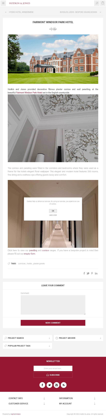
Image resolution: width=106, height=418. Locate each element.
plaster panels (39, 264)
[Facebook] (42, 385)
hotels (29, 264)
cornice (45, 250)
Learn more (53, 215)
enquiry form (29, 254)
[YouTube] (56, 385)
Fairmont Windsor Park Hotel (29, 92)
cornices (21, 264)
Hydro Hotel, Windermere (21, 12)
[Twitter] (49, 385)
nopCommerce (15, 414)
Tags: (13, 264)
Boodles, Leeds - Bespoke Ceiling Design (78, 12)
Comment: (25, 293)
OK (53, 211)
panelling (33, 250)
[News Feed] (64, 385)
